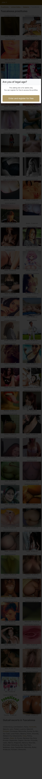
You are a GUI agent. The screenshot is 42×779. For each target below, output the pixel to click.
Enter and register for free (21, 98)
